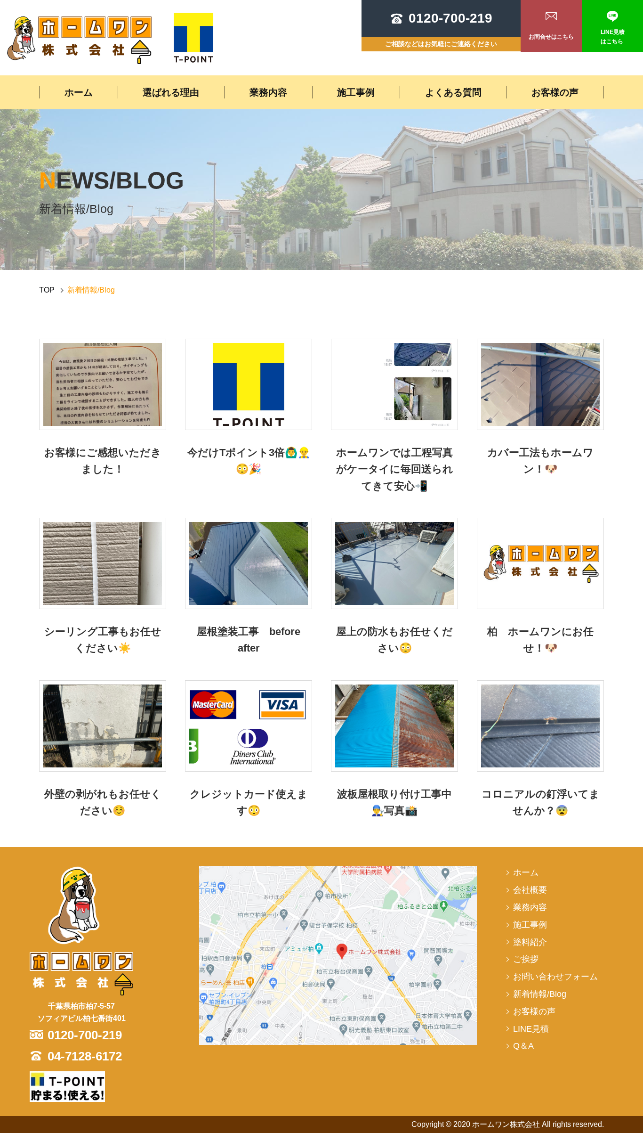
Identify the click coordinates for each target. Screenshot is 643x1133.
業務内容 (268, 92)
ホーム (78, 92)
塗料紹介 (530, 942)
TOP (47, 290)
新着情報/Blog (539, 994)
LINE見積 (531, 1029)
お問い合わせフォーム (555, 976)
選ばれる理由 (171, 92)
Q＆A (523, 1046)
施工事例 (356, 92)
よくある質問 (453, 92)
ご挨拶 (526, 959)
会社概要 (530, 890)
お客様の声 (555, 92)
